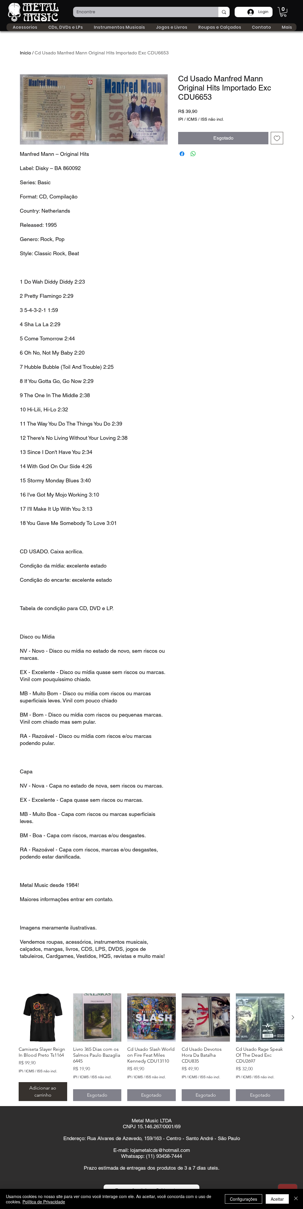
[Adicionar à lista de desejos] (277, 138)
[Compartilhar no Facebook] (182, 153)
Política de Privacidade (43, 1202)
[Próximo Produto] (292, 1017)
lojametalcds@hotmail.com (160, 1150)
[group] (151, 1047)
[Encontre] (224, 12)
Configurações (243, 1199)
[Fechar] (295, 1199)
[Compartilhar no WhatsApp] (193, 153)
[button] (283, 12)
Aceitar (277, 1199)
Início (25, 53)
